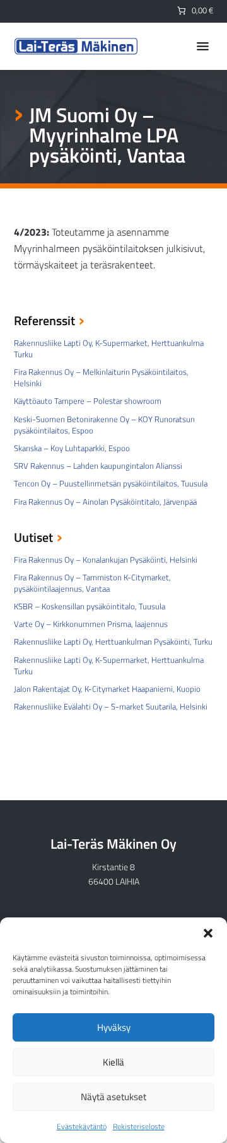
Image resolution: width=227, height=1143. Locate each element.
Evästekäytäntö (82, 1126)
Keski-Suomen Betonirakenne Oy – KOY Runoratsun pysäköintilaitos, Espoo (104, 425)
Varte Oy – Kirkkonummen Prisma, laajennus (91, 623)
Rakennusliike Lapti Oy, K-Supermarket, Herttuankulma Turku (109, 348)
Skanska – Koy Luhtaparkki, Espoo (72, 448)
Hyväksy (114, 1027)
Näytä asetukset (113, 1096)
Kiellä (113, 1062)
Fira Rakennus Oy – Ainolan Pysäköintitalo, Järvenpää (105, 501)
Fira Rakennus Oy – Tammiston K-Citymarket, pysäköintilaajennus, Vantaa (92, 583)
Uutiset (33, 538)
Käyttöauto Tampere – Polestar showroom (87, 400)
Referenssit (44, 321)
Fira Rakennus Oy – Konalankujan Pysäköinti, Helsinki (105, 559)
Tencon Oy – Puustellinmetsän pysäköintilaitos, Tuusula (110, 483)
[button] (208, 933)
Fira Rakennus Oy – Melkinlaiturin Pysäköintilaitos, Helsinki (101, 377)
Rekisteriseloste (139, 1126)
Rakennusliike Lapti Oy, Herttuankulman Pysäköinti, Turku (113, 641)
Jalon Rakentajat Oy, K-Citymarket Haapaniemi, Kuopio (107, 688)
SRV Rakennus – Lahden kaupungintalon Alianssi (98, 465)
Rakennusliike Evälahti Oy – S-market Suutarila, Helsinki (110, 706)
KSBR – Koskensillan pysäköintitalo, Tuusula (89, 606)
